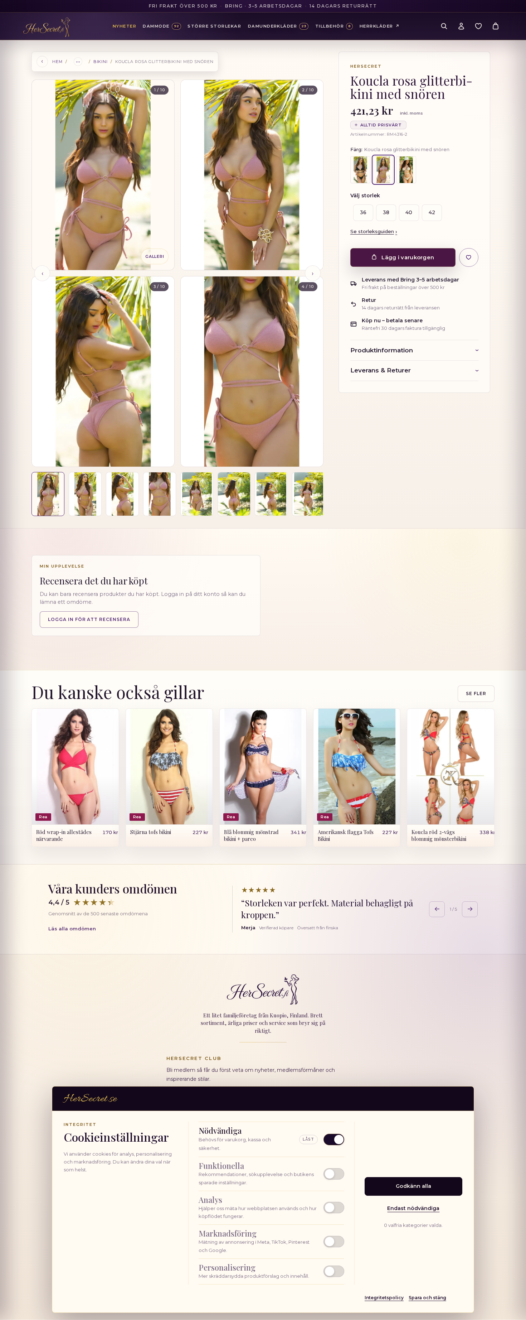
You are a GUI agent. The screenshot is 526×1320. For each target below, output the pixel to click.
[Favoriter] (478, 26)
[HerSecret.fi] (46, 27)
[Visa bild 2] (85, 494)
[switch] (271, 1174)
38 (383, 212)
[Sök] (444, 26)
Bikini (100, 61)
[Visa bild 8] (308, 494)
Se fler (476, 693)
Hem (57, 61)
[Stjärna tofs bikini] (169, 766)
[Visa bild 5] (196, 494)
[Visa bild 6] (234, 494)
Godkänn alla (413, 1186)
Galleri (154, 256)
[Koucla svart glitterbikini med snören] (360, 169)
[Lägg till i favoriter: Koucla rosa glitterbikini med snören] (468, 257)
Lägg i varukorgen (407, 257)
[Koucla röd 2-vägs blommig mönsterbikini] (450, 766)
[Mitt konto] (461, 26)
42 (429, 212)
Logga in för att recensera (89, 619)
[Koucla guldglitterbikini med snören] (406, 169)
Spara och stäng (427, 1297)
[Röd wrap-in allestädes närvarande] (75, 766)
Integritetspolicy (384, 1297)
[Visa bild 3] (122, 494)
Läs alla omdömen (72, 928)
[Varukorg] (495, 26)
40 (406, 212)
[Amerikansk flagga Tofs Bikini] (356, 766)
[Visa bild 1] (47, 494)
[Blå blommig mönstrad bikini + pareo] (263, 766)
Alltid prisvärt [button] (378, 124)
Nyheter (124, 26)
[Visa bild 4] (159, 494)
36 (360, 212)
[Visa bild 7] (271, 494)
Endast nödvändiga (413, 1208)
